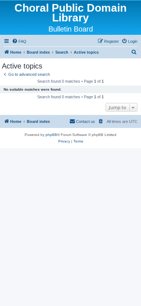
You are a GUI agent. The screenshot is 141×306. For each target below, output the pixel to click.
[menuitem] (19, 41)
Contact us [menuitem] (85, 121)
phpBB (51, 135)
